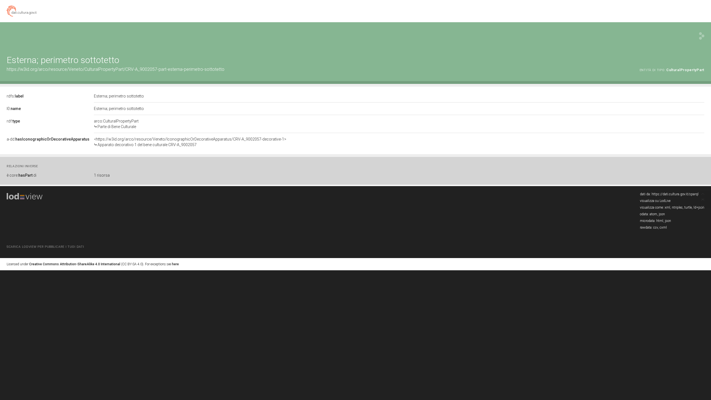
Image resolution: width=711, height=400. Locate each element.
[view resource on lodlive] (701, 36)
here (175, 264)
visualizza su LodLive (655, 201)
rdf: (13, 121)
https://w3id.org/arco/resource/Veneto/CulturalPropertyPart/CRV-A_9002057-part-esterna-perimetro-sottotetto (115, 69)
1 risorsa (102, 175)
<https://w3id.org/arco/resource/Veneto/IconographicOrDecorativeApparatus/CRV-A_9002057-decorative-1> (190, 142)
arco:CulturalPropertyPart (116, 124)
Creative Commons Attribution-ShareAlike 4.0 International (74, 264)
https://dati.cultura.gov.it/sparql (675, 194)
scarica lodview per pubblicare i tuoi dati (45, 247)
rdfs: (15, 96)
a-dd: (48, 139)
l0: (14, 108)
